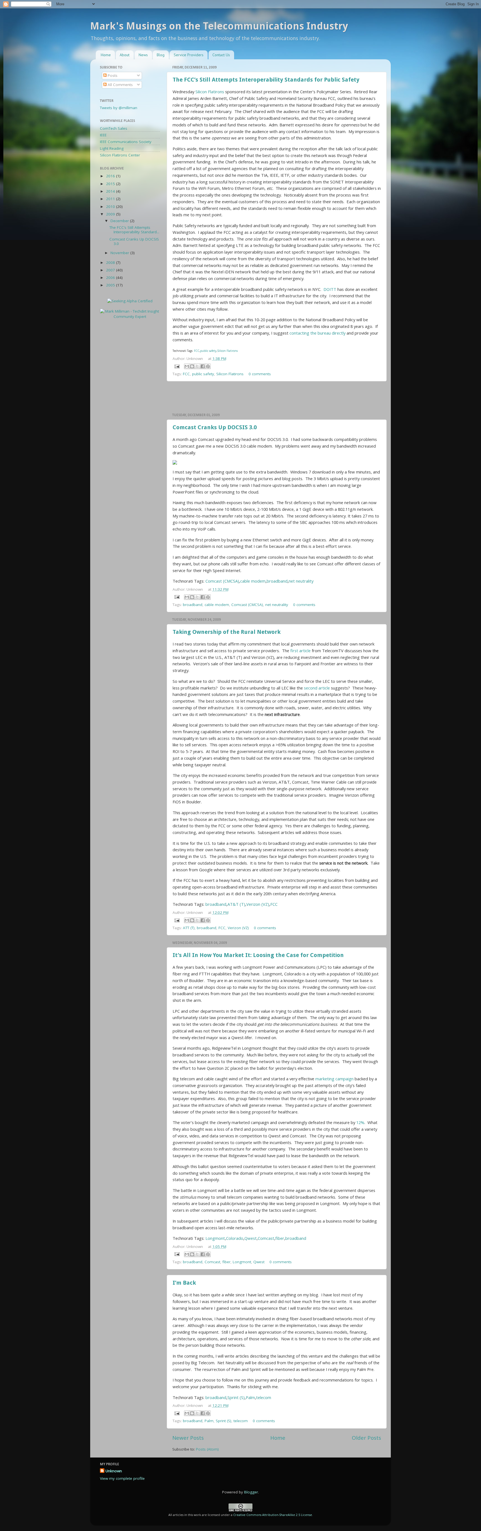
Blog (161, 54)
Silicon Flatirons (209, 91)
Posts (112, 75)
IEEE (103, 135)
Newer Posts (188, 1437)
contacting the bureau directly (317, 333)
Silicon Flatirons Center (120, 155)
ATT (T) (189, 927)
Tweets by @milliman (118, 107)
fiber (279, 1238)
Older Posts (366, 1437)
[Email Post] (177, 366)
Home (106, 54)
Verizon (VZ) (257, 904)
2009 (111, 214)
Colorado (234, 1238)
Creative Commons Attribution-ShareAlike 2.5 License (272, 1515)
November (120, 252)
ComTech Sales (113, 128)
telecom (263, 1397)
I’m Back (184, 1282)
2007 (111, 270)
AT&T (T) (236, 904)
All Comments (120, 84)
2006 (111, 277)
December (120, 220)
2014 (111, 191)
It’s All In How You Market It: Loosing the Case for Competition (258, 955)
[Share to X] (197, 366)
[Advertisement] (277, 397)
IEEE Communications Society (125, 141)
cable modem (253, 581)
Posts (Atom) (207, 1449)
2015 (111, 183)
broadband (277, 581)
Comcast (266, 1238)
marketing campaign (334, 1078)
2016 (111, 175)
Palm (250, 1397)
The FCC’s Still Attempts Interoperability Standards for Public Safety (266, 79)
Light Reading (112, 148)
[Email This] (187, 366)
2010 (111, 206)
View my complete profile (122, 1478)
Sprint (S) (236, 1397)
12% (360, 1122)
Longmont (215, 1238)
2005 (111, 285)
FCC (196, 351)
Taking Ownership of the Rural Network (227, 632)
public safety (208, 351)
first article (300, 650)
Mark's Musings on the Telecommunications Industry (219, 26)
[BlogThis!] (192, 366)
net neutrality (301, 581)
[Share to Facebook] (202, 366)
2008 (111, 262)
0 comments (260, 373)
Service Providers (188, 54)
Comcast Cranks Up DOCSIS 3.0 (215, 427)
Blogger (251, 1492)
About (124, 54)
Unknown (113, 1470)
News (143, 54)
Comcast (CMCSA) (222, 581)
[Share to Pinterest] (208, 366)
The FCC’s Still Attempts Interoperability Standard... (134, 229)
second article (317, 688)
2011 (111, 198)
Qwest (250, 1238)
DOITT (329, 289)
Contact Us (221, 54)
